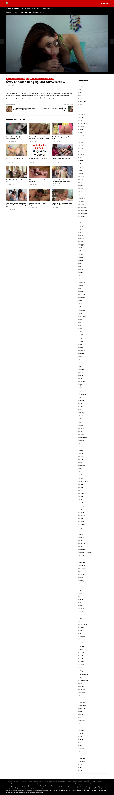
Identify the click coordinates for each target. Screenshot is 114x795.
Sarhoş (81, 581)
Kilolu (81, 419)
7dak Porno (82, 101)
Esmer (81, 279)
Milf (80, 490)
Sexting (81, 599)
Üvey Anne (82, 705)
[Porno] (8, 3)
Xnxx (80, 727)
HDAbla (81, 369)
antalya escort (91, 790)
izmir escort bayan (67, 790)
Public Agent (83, 559)
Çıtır (80, 232)
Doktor (81, 257)
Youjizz (81, 755)
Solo (80, 615)
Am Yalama (83, 123)
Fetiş (80, 301)
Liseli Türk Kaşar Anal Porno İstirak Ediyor (55, 109)
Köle (80, 431)
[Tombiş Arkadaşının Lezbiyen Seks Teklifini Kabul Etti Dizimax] (2, 41)
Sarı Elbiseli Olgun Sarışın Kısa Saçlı (61, 137)
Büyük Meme (83, 210)
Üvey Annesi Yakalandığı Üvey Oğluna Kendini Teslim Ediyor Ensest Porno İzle (61, 181)
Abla (80, 105)
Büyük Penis (83, 214)
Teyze (81, 640)
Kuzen (81, 459)
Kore (80, 444)
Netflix (81, 503)
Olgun (81, 518)
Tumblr (81, 662)
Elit (80, 266)
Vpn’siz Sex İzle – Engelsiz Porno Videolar (39, 159)
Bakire (81, 173)
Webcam (82, 721)
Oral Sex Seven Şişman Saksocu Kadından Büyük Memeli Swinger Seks (16, 204)
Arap (80, 151)
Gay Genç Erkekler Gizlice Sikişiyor (37, 204)
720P (80, 98)
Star (80, 621)
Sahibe (81, 574)
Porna (81, 540)
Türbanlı (81, 665)
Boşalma (82, 198)
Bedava (81, 192)
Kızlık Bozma (83, 428)
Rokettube (82, 568)
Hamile (81, 354)
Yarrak (52, 78)
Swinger (81, 630)
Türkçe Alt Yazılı (38, 78)
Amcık (81, 129)
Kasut (81, 416)
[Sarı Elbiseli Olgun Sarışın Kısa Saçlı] (62, 129)
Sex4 (80, 596)
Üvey (80, 699)
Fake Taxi (82, 294)
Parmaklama (83, 531)
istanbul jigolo (83, 790)
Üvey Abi (82, 702)
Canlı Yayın (82, 217)
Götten (81, 341)
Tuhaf (81, 658)
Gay (80, 319)
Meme (81, 487)
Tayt (80, 634)
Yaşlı (80, 736)
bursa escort (98, 790)
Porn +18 (82, 537)
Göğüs (81, 335)
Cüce (81, 235)
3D (80, 89)
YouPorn (82, 758)
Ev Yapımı (82, 282)
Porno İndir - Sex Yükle (19, 78)
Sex (80, 593)
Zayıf (80, 764)
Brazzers (82, 201)
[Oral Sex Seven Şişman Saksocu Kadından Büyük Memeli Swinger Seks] (16, 195)
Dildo (80, 248)
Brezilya (81, 204)
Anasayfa (104, 3)
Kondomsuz (83, 438)
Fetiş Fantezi (83, 304)
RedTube (82, 562)
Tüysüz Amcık (46, 78)
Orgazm (82, 528)
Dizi (80, 251)
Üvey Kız (81, 711)
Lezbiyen (82, 466)
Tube (31, 78)
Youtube (82, 761)
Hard (80, 357)
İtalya (81, 403)
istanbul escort (25, 792)
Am (80, 120)
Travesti (81, 652)
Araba (81, 148)
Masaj (81, 478)
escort (104, 790)
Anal (80, 133)
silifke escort (69, 98)
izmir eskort (75, 790)
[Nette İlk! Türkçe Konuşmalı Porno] (16, 150)
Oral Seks (82, 525)
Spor (80, 618)
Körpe (81, 450)
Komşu (81, 434)
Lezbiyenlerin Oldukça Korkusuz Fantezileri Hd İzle (62, 204)
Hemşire (82, 372)
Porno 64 (82, 550)
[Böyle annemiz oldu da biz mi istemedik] (39, 172)
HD (80, 366)
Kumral (81, 456)
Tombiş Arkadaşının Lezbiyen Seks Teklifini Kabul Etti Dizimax (24, 109)
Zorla (80, 770)
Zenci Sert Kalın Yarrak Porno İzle (15, 181)
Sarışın (81, 584)
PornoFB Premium (84, 556)
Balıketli (81, 176)
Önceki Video (10, 104)
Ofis (80, 509)
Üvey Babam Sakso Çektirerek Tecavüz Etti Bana (16, 137)
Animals (81, 136)
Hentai (81, 375)
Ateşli (81, 164)
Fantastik (82, 298)
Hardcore (82, 360)
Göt (80, 338)
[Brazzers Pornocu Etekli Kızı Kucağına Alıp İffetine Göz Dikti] (39, 129)
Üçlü (80, 683)
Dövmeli (82, 260)
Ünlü (80, 696)
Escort (81, 276)
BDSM (81, 189)
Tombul (81, 646)
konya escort (39, 792)
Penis (81, 534)
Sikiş (80, 606)
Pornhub (82, 543)
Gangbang (82, 316)
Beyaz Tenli (82, 195)
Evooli (81, 291)
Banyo (81, 182)
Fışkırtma (82, 310)
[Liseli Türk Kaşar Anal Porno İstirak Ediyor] (70, 109)
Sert (80, 590)
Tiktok (81, 643)
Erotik (81, 273)
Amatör (81, 126)
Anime (81, 142)
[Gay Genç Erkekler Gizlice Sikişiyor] (39, 195)
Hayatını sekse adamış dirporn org (62, 159)
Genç (81, 322)
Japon (81, 406)
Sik (80, 602)
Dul (80, 263)
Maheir (81, 475)
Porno (81, 546)
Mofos (81, 500)
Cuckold (82, 238)
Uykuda (81, 714)
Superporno (83, 624)
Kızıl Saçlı (82, 425)
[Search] (106, 8)
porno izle (52, 790)
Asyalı (81, 161)
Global (81, 332)
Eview (81, 285)
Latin (80, 462)
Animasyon (82, 139)
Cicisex (81, 223)
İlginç (81, 391)
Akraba (81, 111)
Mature (81, 484)
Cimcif (81, 226)
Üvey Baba (82, 708)
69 (80, 95)
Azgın (81, 170)
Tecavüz (82, 637)
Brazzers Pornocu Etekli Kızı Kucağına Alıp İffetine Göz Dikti (39, 137)
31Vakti (81, 86)
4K (80, 92)
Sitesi (81, 612)
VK (80, 718)
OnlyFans (82, 522)
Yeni (80, 742)
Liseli (80, 469)
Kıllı (80, 422)
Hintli (80, 378)
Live (80, 472)
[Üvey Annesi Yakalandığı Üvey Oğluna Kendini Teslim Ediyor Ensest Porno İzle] (62, 172)
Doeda (81, 254)
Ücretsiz (81, 686)
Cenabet (82, 220)
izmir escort (59, 790)
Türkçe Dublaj (83, 674)
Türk (80, 668)
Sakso (27, 78)
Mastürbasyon (83, 481)
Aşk (80, 158)
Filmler (81, 307)
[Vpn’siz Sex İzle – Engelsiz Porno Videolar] (39, 150)
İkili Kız (81, 388)
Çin (80, 229)
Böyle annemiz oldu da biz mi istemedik (38, 181)
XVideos (81, 730)
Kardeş (81, 413)
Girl (80, 326)
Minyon (81, 494)
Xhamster (82, 724)
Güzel (81, 347)
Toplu (81, 649)
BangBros (82, 179)
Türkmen (82, 677)
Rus (80, 571)
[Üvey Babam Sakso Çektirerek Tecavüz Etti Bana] (16, 129)
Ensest (81, 270)
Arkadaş (81, 154)
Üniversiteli (82, 693)
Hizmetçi (82, 382)
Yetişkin (81, 749)
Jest (11, 78)
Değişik (81, 245)
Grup (80, 344)
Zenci (81, 767)
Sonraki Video (68, 104)
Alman (81, 117)
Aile (80, 108)
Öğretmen (82, 515)
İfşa (80, 385)
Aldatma (82, 114)
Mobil (81, 497)
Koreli (81, 447)
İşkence (81, 400)
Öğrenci (81, 512)
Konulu (81, 441)
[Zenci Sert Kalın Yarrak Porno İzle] (16, 172)
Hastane (82, 363)
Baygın (81, 186)
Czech (81, 242)
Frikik (80, 313)
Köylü (81, 453)
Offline (81, 506)
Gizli (80, 329)
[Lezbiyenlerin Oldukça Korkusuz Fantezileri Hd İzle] (62, 195)
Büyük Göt (82, 207)
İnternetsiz (82, 394)
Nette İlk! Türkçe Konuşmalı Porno (15, 159)
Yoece (81, 752)
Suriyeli (81, 627)
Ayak (80, 167)
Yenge (81, 739)
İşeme (81, 397)
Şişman (81, 609)
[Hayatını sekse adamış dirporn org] (62, 150)
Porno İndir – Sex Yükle (86, 553)
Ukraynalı (82, 690)
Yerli (80, 746)
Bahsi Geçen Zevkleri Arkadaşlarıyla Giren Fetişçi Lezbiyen (37, 8)
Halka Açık (82, 350)
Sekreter (82, 587)
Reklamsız (82, 565)
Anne (16, 12)
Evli (80, 288)
